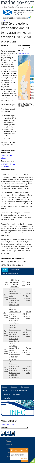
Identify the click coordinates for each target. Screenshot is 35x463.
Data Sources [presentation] (15, 269)
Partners (14, 387)
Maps (4, 424)
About (8, 441)
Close (26, 449)
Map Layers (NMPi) (6, 297)
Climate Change (23, 53)
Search (4, 391)
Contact (9, 445)
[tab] (5, 270)
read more (24, 460)
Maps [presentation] (5, 269)
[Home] (17, 5)
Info (8, 424)
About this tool (24, 458)
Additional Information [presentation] (10, 273)
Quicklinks (5, 398)
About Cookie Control (11, 449)
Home (3, 20)
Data (13, 424)
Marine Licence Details (18, 391)
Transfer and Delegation (10, 394)
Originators (25, 387)
